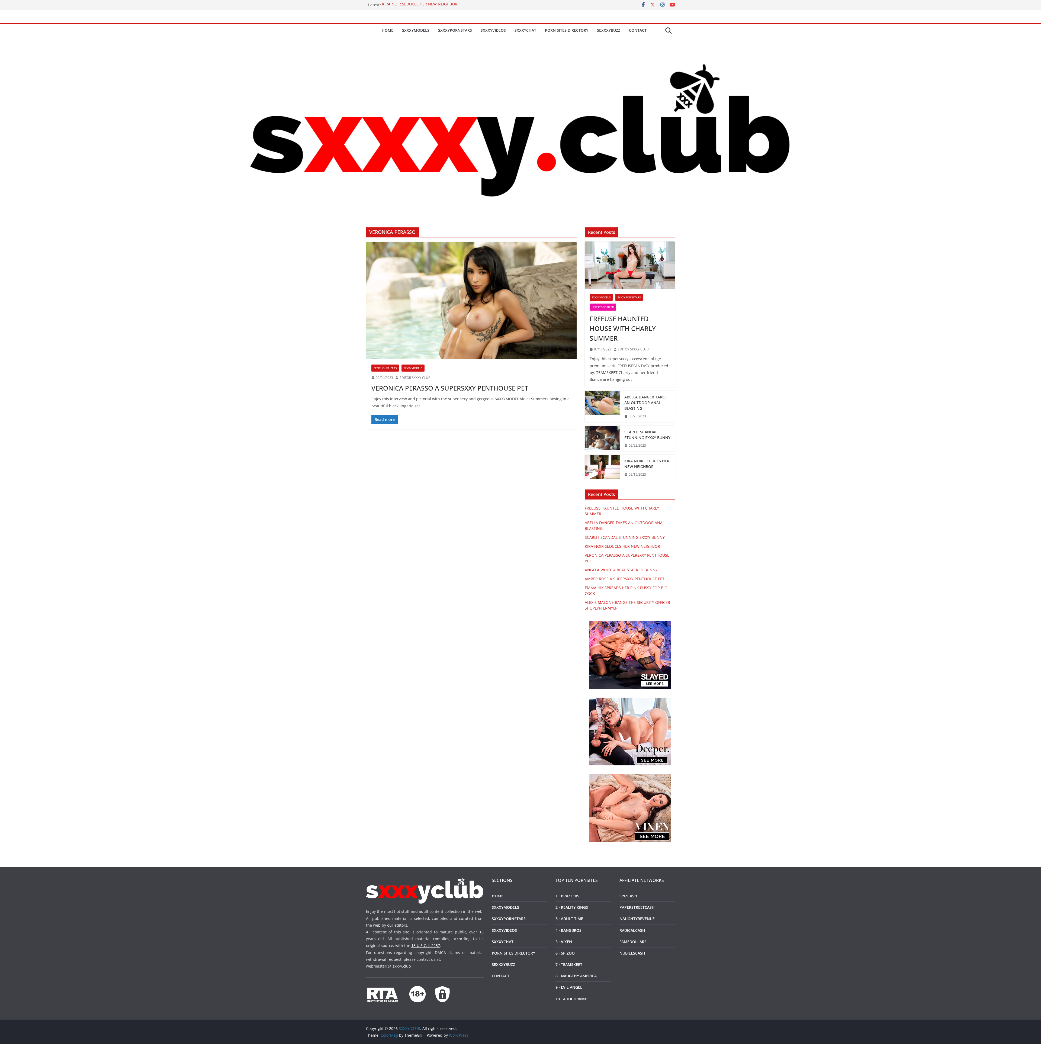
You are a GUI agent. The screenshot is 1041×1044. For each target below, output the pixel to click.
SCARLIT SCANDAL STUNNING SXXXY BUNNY (647, 434)
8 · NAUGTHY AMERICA (576, 975)
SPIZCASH (628, 895)
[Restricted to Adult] (382, 989)
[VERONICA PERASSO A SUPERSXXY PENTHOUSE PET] (471, 300)
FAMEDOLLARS (633, 941)
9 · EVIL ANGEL (568, 987)
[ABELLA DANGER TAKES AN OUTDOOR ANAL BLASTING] (602, 407)
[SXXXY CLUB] (520, 41)
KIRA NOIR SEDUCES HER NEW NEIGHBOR (419, 4)
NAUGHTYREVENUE (637, 918)
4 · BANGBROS (568, 930)
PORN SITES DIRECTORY (566, 30)
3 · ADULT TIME (569, 918)
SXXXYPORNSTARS (455, 30)
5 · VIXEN (563, 941)
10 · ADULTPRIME (571, 998)
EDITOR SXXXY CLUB (415, 377)
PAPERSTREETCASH (637, 907)
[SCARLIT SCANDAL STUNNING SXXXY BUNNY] (602, 439)
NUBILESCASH (632, 953)
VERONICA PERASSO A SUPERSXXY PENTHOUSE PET (449, 388)
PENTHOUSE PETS (385, 368)
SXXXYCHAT (525, 30)
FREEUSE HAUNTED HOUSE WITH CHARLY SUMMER (623, 328)
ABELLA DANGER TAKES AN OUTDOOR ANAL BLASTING (645, 402)
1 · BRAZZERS (567, 895)
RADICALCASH (632, 930)
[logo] (424, 881)
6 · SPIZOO (565, 953)
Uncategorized (603, 307)
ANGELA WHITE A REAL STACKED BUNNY (621, 569)
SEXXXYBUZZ (608, 30)
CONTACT (638, 30)
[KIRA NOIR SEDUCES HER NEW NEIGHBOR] (602, 468)
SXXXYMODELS (415, 30)
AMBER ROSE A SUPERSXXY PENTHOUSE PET (624, 578)
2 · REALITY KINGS (571, 907)
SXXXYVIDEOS (493, 30)
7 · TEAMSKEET (568, 964)
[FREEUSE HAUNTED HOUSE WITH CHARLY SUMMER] (630, 265)
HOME (387, 30)
